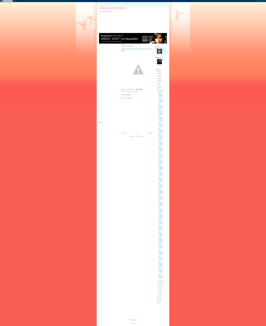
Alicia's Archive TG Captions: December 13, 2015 (160, 203)
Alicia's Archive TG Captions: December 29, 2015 (160, 106)
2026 (158, 71)
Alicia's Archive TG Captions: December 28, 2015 (160, 112)
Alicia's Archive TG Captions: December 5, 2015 (160, 252)
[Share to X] (139, 89)
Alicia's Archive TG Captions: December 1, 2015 (160, 276)
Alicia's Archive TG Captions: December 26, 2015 (160, 124)
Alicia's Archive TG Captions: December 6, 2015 (160, 246)
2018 (158, 83)
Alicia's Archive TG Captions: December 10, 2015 (160, 222)
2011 (158, 300)
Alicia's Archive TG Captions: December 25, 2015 (160, 130)
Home (137, 133)
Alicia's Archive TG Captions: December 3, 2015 (160, 264)
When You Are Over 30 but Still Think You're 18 (164, 51)
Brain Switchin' (160, 48)
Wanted (163, 59)
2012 (158, 298)
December (160, 90)
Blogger (135, 319)
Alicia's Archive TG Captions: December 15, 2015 (160, 191)
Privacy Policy (133, 323)
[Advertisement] (132, 22)
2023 (158, 76)
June (159, 289)
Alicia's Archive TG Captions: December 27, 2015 (160, 118)
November (160, 280)
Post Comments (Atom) (140, 136)
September (160, 284)
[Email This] (136, 89)
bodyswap (126, 91)
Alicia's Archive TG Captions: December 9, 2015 (160, 228)
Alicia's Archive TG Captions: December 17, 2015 (160, 179)
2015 (158, 89)
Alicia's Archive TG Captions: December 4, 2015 (160, 258)
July (159, 287)
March (159, 294)
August (159, 286)
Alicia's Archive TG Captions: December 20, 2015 (160, 161)
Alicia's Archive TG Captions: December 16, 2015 (160, 185)
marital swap (134, 91)
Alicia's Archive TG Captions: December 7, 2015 (160, 240)
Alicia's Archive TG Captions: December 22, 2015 (160, 149)
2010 (158, 302)
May (159, 291)
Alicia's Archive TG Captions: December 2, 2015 (160, 270)
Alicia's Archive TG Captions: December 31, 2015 (160, 94)
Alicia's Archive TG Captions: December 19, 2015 (160, 167)
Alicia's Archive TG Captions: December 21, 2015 (160, 155)
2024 (158, 75)
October (160, 282)
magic (130, 91)
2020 (158, 80)
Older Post (150, 133)
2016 (158, 87)
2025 (158, 73)
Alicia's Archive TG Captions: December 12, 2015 (160, 209)
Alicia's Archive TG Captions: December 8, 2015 (160, 234)
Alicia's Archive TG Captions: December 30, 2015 (160, 100)
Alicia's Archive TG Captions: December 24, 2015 (160, 137)
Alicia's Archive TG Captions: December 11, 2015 (160, 215)
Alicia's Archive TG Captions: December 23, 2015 (160, 143)
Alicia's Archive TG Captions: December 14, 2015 (160, 197)
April (159, 293)
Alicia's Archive (112, 8)
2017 (158, 85)
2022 (158, 78)
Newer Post (124, 133)
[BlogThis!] (137, 89)
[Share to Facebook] (140, 89)
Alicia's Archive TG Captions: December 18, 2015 (160, 173)
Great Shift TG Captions (160, 58)
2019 (158, 82)
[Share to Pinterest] (141, 89)
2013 (158, 297)
